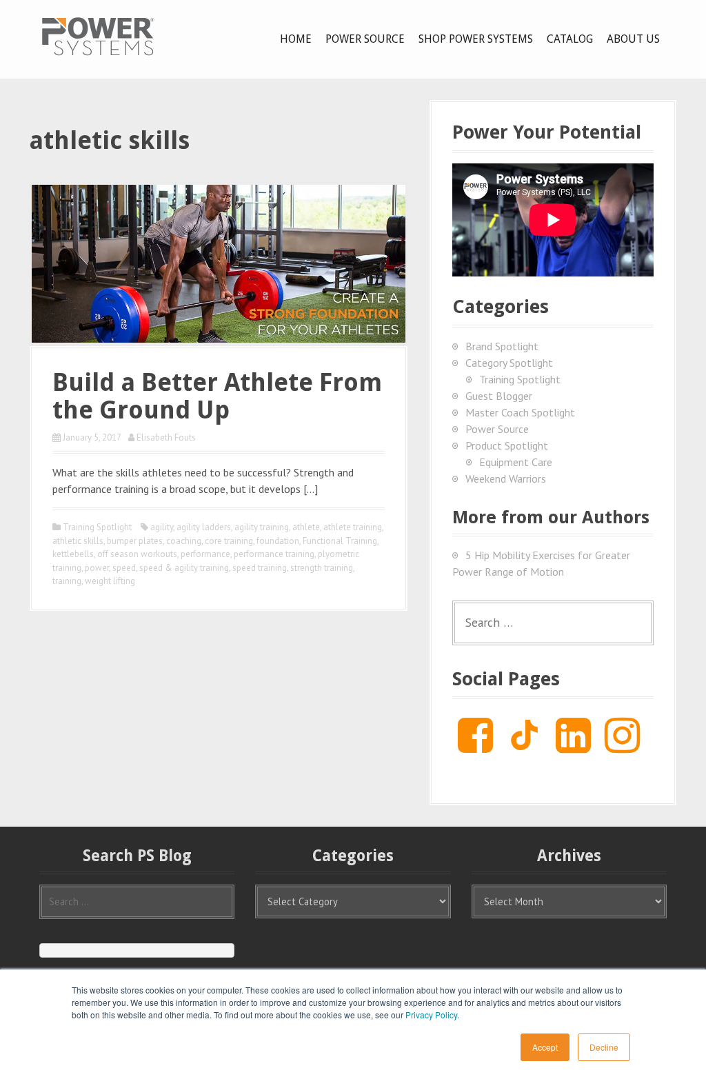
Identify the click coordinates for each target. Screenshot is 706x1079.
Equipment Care (515, 462)
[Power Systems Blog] (98, 36)
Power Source (365, 39)
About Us (633, 39)
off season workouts (137, 554)
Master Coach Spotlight (520, 412)
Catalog (570, 39)
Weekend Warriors (505, 478)
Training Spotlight (97, 527)
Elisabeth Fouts (166, 437)
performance (205, 554)
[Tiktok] (524, 746)
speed (124, 568)
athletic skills (77, 541)
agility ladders (203, 527)
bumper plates (135, 541)
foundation (277, 541)
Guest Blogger (498, 396)
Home (296, 39)
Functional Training (340, 541)
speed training (259, 568)
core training (229, 541)
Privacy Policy (431, 1014)
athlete (306, 527)
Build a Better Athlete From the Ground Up (217, 396)
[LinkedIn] (573, 746)
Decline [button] (603, 1047)
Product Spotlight (506, 445)
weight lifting (110, 581)
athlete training (352, 527)
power (97, 568)
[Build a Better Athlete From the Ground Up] (218, 262)
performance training (274, 554)
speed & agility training (184, 568)
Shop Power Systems (475, 39)
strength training (321, 568)
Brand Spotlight (501, 346)
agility (161, 527)
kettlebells (73, 554)
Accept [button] (545, 1047)
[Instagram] (622, 746)
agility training (261, 527)
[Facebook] (475, 746)
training (66, 581)
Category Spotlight (509, 363)
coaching (183, 541)
